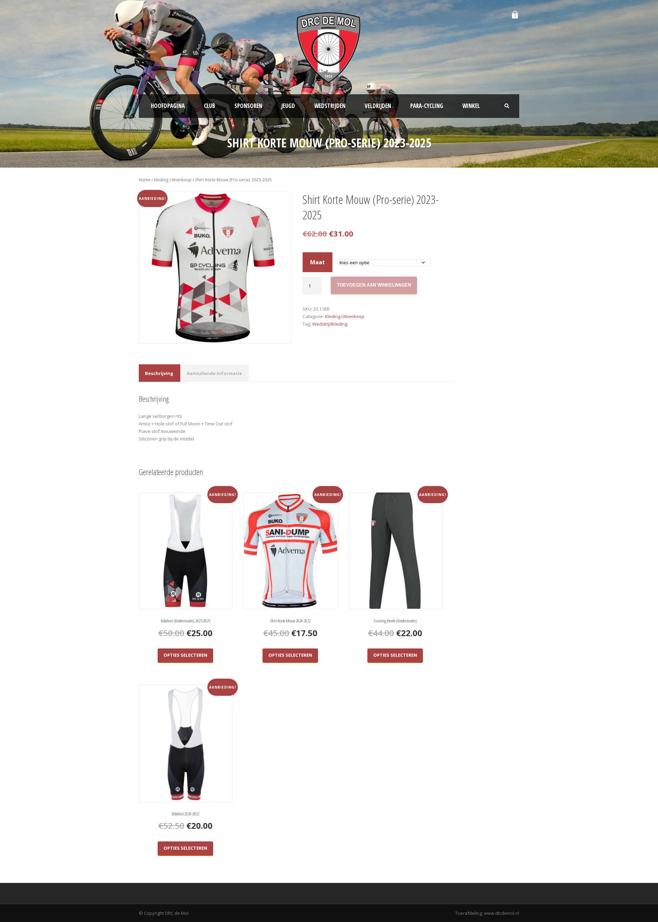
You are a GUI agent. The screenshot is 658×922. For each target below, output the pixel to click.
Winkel (471, 106)
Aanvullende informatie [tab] (214, 373)
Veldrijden (378, 106)
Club (209, 106)
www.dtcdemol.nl (501, 913)
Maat (317, 262)
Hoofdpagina (168, 106)
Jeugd (288, 106)
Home (144, 180)
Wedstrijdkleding (329, 324)
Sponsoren (248, 106)
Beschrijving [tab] (159, 373)
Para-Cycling (426, 106)
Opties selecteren (185, 655)
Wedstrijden (329, 106)
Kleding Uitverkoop (173, 180)
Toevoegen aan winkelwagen (374, 285)
